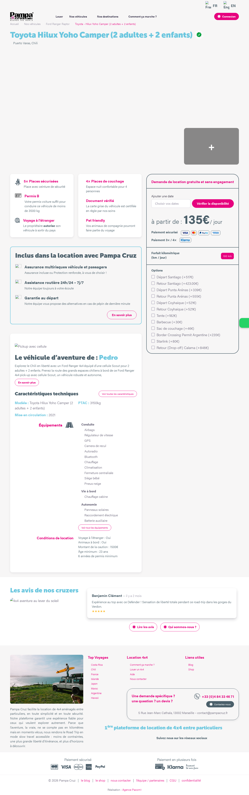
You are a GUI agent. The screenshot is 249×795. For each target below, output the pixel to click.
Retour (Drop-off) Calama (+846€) (183, 347)
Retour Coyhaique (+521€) (176, 309)
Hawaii (95, 698)
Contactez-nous (222, 704)
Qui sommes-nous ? (182, 627)
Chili (93, 669)
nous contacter (121, 780)
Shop (191, 669)
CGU (173, 780)
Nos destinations (107, 16)
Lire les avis (145, 627)
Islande (95, 679)
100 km (227, 256)
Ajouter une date (162, 196)
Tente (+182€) (167, 315)
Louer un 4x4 (137, 669)
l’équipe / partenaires (150, 780)
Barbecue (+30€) (169, 321)
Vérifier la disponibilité (213, 203)
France (94, 674)
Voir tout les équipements (95, 527)
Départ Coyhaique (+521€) (176, 302)
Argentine (96, 693)
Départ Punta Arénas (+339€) (179, 289)
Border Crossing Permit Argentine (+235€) (188, 334)
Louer (59, 16)
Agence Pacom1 (131, 789)
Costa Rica (97, 664)
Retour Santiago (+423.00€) (177, 283)
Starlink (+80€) (168, 341)
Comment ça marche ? (142, 16)
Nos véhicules (78, 16)
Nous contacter (138, 679)
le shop (100, 780)
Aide (132, 674)
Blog (190, 664)
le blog (85, 780)
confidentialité (191, 780)
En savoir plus (122, 315)
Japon (94, 683)
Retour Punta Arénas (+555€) (179, 296)
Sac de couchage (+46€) (175, 328)
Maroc (94, 688)
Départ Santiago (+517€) (175, 276)
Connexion (229, 16)
